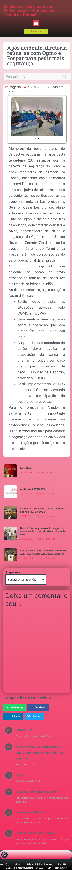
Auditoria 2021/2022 (32, 489)
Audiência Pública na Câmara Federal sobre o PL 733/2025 (42, 510)
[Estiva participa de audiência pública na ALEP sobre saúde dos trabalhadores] (10, 554)
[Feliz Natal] (10, 470)
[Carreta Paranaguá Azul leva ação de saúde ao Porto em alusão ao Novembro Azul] (10, 533)
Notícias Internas (46, 472)
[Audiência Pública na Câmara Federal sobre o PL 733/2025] (10, 512)
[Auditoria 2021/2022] (10, 491)
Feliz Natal (26, 468)
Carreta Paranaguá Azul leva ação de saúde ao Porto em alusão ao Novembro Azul (43, 531)
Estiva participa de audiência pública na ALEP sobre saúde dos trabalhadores (43, 552)
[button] (36, 23)
